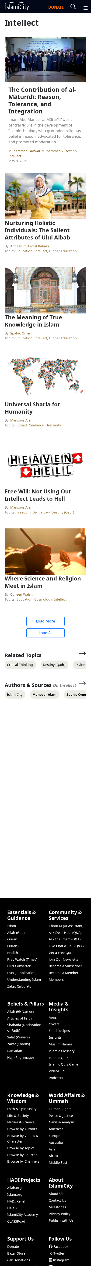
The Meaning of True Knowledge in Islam (33, 320)
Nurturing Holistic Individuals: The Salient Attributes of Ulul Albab (37, 230)
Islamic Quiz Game (63, 1064)
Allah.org (14, 1187)
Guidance (36, 425)
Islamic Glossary (61, 1051)
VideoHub (57, 1071)
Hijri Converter (19, 966)
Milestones (57, 1207)
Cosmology (43, 599)
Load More (45, 621)
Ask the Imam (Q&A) (64, 939)
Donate (13, 1246)
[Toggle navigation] (83, 7)
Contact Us (57, 1200)
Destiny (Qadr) (62, 512)
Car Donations (18, 1260)
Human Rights (60, 1109)
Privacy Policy (59, 1214)
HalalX (12, 1208)
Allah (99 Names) (20, 1011)
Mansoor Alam (21, 420)
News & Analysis (62, 1122)
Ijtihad (22, 425)
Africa (53, 1155)
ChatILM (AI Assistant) (66, 926)
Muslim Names (60, 1044)
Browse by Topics (21, 1148)
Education (24, 251)
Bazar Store (16, 1253)
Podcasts (56, 1078)
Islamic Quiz (58, 1057)
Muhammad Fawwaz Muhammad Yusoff (40, 151)
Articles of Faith (19, 1018)
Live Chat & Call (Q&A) (66, 946)
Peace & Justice (61, 1115)
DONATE (56, 7)
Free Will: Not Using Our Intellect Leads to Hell (38, 494)
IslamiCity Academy (22, 1214)
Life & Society (18, 1115)
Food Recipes (59, 1030)
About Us (56, 1193)
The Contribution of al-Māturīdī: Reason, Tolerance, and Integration (42, 100)
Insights (55, 1037)
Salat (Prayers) (18, 1037)
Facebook (61, 1246)
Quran (12, 939)
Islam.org (14, 1194)
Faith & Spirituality (21, 1109)
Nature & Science (21, 1122)
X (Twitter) (57, 1253)
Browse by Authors (22, 1129)
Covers (54, 1024)
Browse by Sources (22, 1155)
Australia (56, 1142)
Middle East (58, 1162)
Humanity (53, 425)
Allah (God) (15, 932)
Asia (52, 1149)
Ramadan (14, 1050)
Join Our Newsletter (64, 959)
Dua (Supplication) (21, 973)
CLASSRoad (16, 1221)
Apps (53, 1017)
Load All (45, 632)
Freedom (24, 512)
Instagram (61, 1260)
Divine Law (40, 512)
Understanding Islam (24, 979)
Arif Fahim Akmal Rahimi (29, 246)
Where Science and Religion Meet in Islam (43, 581)
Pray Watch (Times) (22, 959)
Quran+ (13, 946)
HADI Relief (16, 1201)
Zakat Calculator (20, 986)
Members (56, 979)
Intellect (14, 156)
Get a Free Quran (62, 952)
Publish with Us (61, 1220)
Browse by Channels (23, 1161)
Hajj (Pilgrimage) (20, 1057)
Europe (54, 1135)
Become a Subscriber (65, 966)
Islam (11, 926)
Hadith (12, 952)
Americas (56, 1129)
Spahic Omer (20, 333)
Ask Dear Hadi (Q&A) (65, 932)
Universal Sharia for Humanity (32, 407)
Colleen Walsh (21, 594)
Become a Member (63, 973)
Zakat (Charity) (18, 1044)
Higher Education (63, 251)
